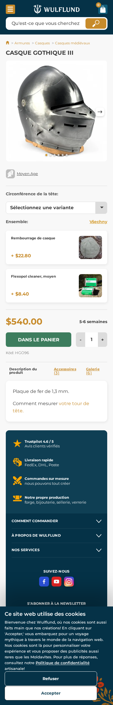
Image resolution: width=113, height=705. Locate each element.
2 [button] (50, 155)
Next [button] (100, 112)
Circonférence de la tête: (32, 194)
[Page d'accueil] (8, 43)
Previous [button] (13, 112)
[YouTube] (56, 581)
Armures (22, 43)
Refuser (51, 678)
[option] (56, 112)
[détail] (90, 247)
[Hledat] (95, 23)
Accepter (51, 693)
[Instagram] (69, 581)
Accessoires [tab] (65, 371)
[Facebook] (44, 581)
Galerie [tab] (93, 371)
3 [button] (54, 155)
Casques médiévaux (72, 43)
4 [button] (58, 155)
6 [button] (66, 155)
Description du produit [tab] (23, 371)
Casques (42, 43)
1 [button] (46, 155)
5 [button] (62, 155)
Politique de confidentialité (63, 662)
